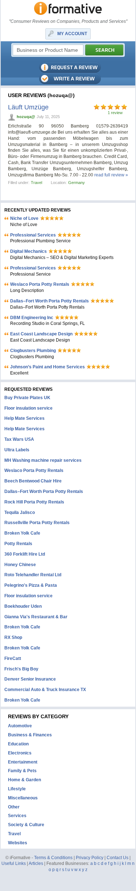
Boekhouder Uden (23, 606)
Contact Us (117, 857)
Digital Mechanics (28, 251)
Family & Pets (22, 770)
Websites (17, 842)
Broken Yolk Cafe (22, 533)
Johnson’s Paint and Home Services (47, 366)
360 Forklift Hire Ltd (24, 554)
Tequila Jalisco (19, 512)
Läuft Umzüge (28, 107)
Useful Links (13, 863)
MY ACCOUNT (72, 33)
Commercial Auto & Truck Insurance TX (45, 689)
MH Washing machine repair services (43, 460)
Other (14, 807)
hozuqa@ (26, 116)
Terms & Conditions (53, 857)
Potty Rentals (18, 543)
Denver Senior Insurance (30, 679)
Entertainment (22, 762)
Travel (36, 182)
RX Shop (13, 637)
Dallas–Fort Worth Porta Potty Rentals (49, 301)
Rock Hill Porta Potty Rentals (34, 502)
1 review (115, 112)
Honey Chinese (20, 564)
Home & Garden (24, 779)
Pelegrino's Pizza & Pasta (30, 585)
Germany (76, 182)
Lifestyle (17, 788)
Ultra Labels (16, 449)
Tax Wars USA (19, 439)
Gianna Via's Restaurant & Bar (35, 616)
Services (17, 815)
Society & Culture (26, 824)
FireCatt (12, 658)
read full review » (111, 174)
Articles (36, 863)
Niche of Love (24, 218)
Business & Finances (30, 734)
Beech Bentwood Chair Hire (33, 481)
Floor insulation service (28, 408)
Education (18, 743)
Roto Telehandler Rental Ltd (32, 574)
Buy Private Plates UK (27, 397)
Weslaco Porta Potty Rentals (39, 284)
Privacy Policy (89, 857)
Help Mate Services (24, 418)
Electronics (20, 753)
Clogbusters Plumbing (33, 350)
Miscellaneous (23, 797)
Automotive (20, 725)
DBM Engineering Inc (31, 317)
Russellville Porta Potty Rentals (37, 522)
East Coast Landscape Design (41, 333)
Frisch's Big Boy (21, 669)
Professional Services (33, 235)
